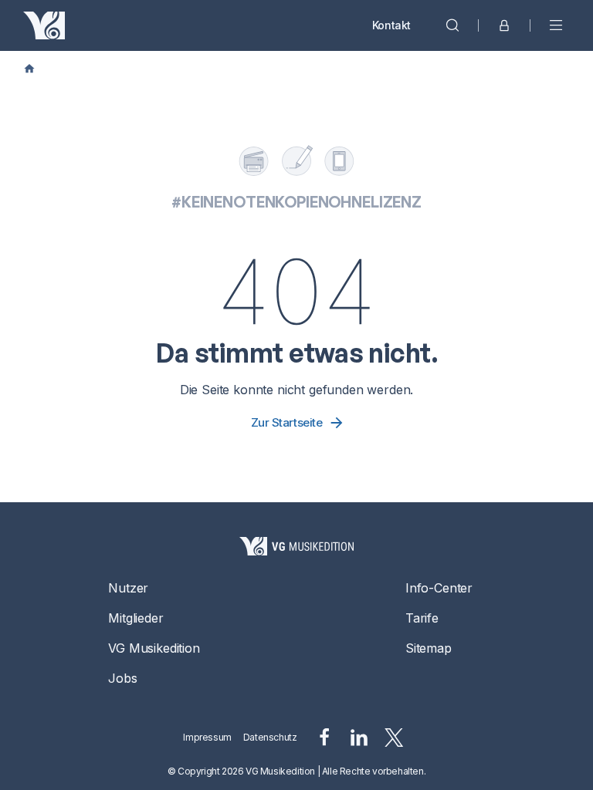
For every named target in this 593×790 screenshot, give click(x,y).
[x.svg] (394, 737)
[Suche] (452, 25)
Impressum (207, 737)
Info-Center (439, 588)
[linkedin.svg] (359, 737)
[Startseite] (296, 546)
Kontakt (391, 25)
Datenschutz (270, 737)
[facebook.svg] (324, 737)
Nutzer (128, 588)
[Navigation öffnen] (556, 25)
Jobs (122, 678)
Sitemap (428, 648)
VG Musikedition (153, 648)
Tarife (422, 618)
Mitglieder (135, 618)
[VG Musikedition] (44, 25)
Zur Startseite (287, 422)
